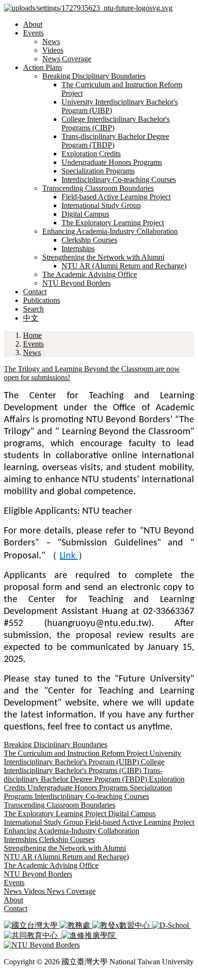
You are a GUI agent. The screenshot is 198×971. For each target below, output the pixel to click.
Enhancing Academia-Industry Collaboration (110, 231)
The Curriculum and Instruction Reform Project (76, 753)
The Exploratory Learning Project (113, 223)
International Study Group (101, 205)
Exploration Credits (91, 154)
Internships (78, 248)
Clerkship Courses (89, 240)
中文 (30, 318)
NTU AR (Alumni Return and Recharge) (124, 266)
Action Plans (42, 67)
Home (32, 335)
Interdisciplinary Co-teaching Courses (119, 179)
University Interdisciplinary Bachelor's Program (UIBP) (92, 757)
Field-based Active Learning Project (116, 197)
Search (33, 309)
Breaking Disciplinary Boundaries (94, 76)
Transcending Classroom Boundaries (98, 188)
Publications (41, 300)
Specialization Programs (98, 171)
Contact (35, 292)
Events (33, 33)
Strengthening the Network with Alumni (103, 257)
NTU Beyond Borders (76, 283)
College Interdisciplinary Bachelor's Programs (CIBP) (84, 766)
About (32, 24)
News (51, 41)
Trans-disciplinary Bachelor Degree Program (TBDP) (83, 774)
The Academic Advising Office (89, 274)
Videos (52, 50)
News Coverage (66, 59)
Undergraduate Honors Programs (112, 162)
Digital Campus (85, 214)
